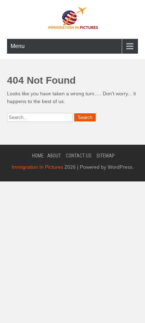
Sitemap (105, 155)
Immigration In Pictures (37, 167)
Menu (18, 46)
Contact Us (79, 155)
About (54, 155)
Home (38, 155)
